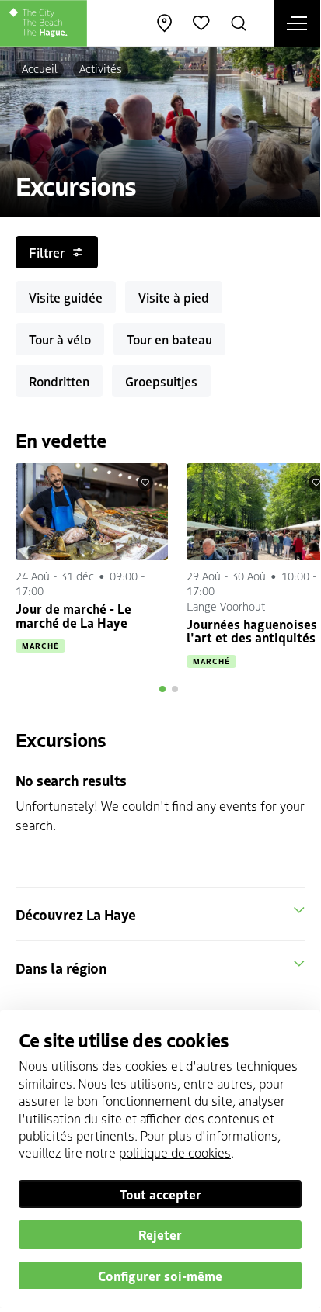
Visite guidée (66, 297)
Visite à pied (173, 297)
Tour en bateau (169, 339)
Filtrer (47, 252)
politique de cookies (175, 1152)
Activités (100, 68)
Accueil (40, 68)
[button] (162, 689)
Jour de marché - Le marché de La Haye (73, 615)
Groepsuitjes (161, 380)
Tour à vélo (60, 339)
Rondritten (59, 380)
